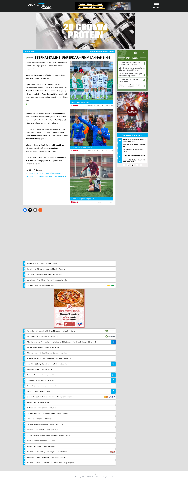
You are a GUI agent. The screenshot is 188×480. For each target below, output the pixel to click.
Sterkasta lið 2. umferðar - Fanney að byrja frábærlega (46, 176)
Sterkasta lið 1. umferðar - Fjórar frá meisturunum (44, 173)
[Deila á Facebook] (25, 210)
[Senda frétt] (35, 210)
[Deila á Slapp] (40, 210)
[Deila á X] (30, 210)
